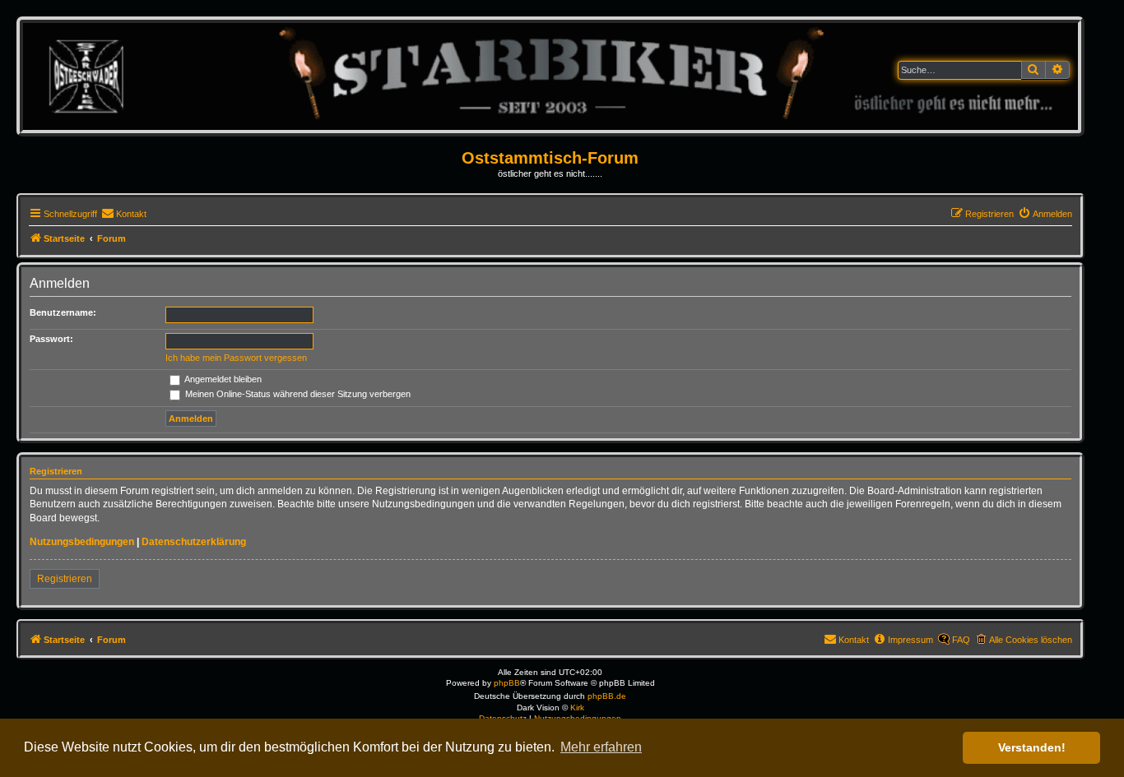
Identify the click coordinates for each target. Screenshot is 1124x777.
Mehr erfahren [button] (601, 747)
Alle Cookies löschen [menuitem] (1030, 640)
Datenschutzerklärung (194, 542)
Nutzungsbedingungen (82, 542)
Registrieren (64, 579)
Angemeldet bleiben (222, 379)
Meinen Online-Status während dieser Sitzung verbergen (297, 394)
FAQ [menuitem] (961, 640)
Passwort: (51, 339)
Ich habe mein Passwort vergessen (236, 358)
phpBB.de (607, 696)
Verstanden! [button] (1032, 747)
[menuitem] (123, 214)
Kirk (577, 707)
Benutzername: (63, 312)
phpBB (507, 682)
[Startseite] (550, 76)
